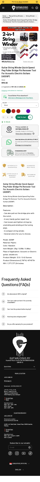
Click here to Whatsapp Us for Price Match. (20, 98)
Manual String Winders (16, 16)
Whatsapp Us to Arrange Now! (23, 145)
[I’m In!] (29, 447)
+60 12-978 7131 (8, 415)
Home (4, 16)
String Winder (30, 16)
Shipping (4, 90)
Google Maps (9, 398)
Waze (7, 400)
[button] (3, 2)
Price (3, 80)
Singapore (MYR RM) (19, 463)
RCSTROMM (6, 18)
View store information (23, 134)
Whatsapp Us (7, 381)
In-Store (19, 2)
